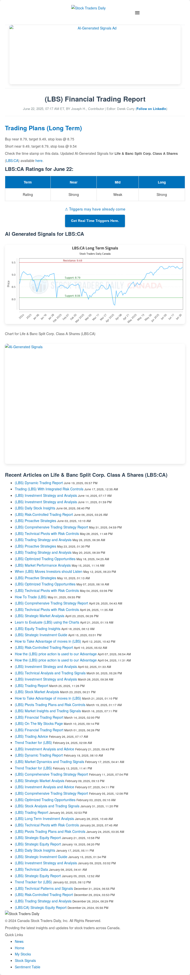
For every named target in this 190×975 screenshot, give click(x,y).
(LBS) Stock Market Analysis (37, 691)
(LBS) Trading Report (31, 685)
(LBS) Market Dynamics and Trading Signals (49, 761)
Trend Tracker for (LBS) (34, 742)
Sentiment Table (27, 966)
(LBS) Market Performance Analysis (43, 565)
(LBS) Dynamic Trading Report (39, 482)
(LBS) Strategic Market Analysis (39, 615)
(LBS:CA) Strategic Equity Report (41, 907)
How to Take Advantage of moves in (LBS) (48, 641)
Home (19, 947)
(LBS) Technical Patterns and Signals (44, 888)
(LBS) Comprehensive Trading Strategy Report (51, 527)
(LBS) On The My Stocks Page (39, 723)
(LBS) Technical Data (31, 869)
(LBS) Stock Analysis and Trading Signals (47, 805)
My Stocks (23, 953)
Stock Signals (25, 960)
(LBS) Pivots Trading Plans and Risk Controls (50, 704)
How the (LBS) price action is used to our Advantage (56, 653)
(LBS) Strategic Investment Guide (41, 634)
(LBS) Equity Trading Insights (37, 628)
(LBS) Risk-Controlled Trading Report (44, 514)
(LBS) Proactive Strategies (35, 520)
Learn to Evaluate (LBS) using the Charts (47, 622)
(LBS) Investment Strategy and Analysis (46, 495)
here (39, 160)
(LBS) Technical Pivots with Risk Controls (47, 533)
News (19, 941)
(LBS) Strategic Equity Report (38, 837)
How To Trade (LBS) (31, 596)
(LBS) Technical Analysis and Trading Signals (50, 672)
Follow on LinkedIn (151, 108)
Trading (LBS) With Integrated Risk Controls (49, 488)
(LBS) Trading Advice (31, 736)
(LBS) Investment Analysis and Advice (44, 748)
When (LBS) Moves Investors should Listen (48, 571)
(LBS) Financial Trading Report (39, 717)
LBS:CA (12, 160)
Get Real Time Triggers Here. (95, 221)
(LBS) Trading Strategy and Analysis (43, 539)
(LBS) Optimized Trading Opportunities (45, 558)
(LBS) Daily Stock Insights (35, 507)
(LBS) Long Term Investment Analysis (44, 818)
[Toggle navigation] (137, 13)
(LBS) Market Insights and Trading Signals (48, 710)
